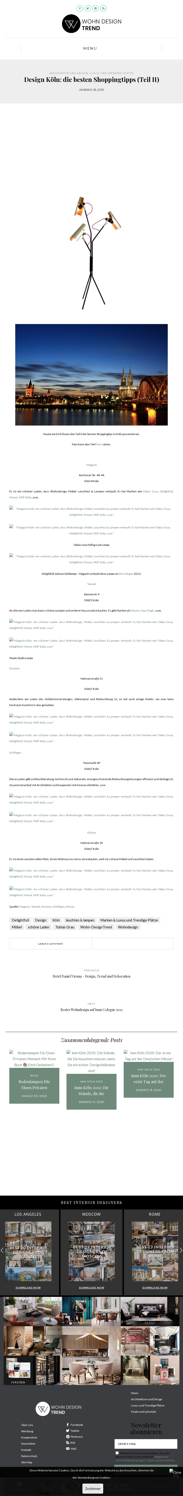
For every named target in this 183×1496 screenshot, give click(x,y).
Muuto (135, 610)
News (34, 1075)
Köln (56, 920)
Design (40, 920)
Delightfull (166, 491)
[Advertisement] (91, 148)
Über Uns (27, 1425)
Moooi (13, 497)
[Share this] (112, 944)
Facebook (77, 1425)
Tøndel (91, 584)
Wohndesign (128, 927)
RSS (73, 1442)
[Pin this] (126, 944)
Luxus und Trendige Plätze (147, 1405)
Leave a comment (50, 943)
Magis (150, 610)
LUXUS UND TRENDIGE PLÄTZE (112, 73)
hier (99, 444)
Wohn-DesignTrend (96, 927)
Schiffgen (15, 752)
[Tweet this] (119, 944)
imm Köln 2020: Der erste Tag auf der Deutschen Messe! (148, 1079)
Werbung (27, 1431)
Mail (73, 1448)
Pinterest (77, 1436)
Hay (143, 610)
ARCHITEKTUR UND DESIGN (68, 73)
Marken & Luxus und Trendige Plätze (129, 920)
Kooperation (29, 1437)
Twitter (75, 1430)
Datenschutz (29, 1456)
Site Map (26, 1462)
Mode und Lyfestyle (143, 1411)
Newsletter (28, 1443)
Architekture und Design (146, 1399)
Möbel (17, 927)
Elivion (91, 832)
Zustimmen (93, 1489)
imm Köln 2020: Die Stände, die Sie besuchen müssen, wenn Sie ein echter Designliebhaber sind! (91, 1091)
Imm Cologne (125, 573)
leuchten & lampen (80, 920)
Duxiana (14, 668)
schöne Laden (38, 927)
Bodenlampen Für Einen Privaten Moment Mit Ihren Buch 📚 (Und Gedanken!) (34, 1085)
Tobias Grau (150, 491)
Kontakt (26, 1450)
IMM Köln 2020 (91, 1081)
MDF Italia (25, 497)
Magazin (91, 465)
